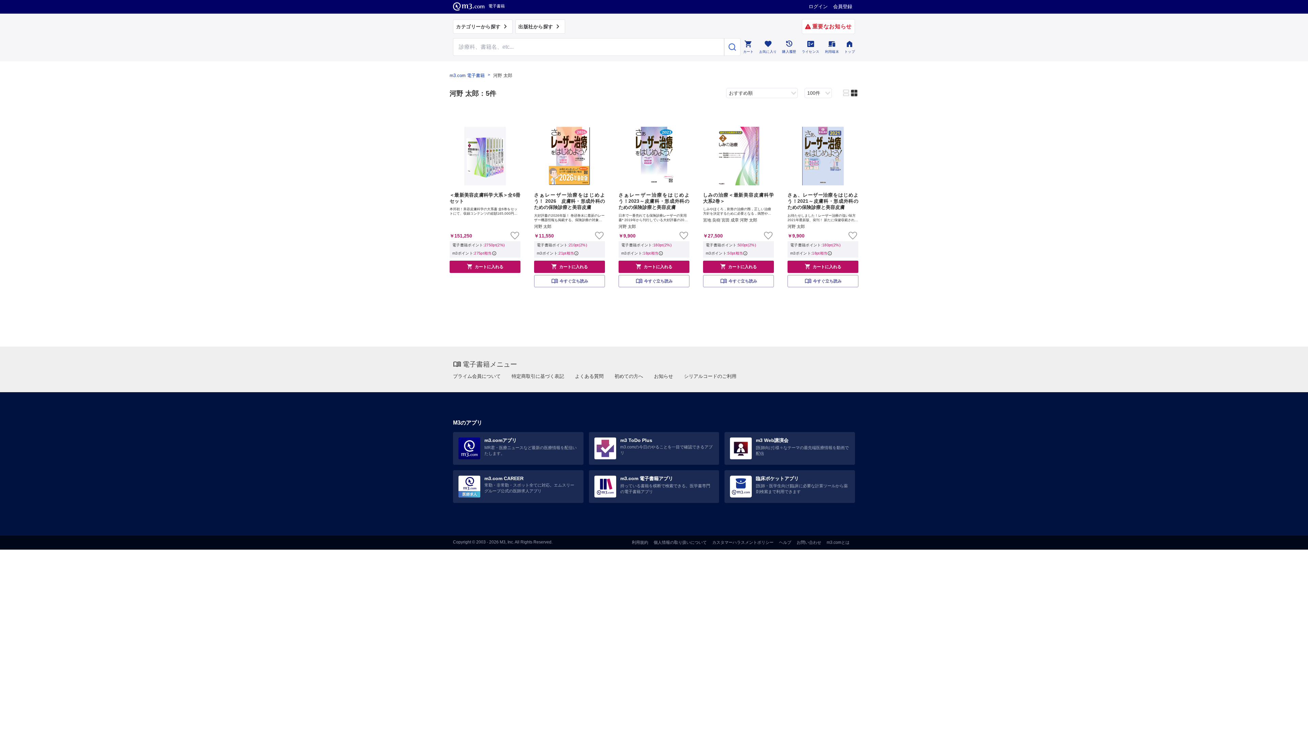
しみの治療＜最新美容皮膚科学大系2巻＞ (738, 198)
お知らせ (663, 376)
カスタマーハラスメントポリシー (743, 542)
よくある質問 (589, 376)
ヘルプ (785, 542)
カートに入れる (485, 266)
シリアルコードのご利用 (710, 376)
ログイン (818, 6)
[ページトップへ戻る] (1288, 725)
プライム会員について (477, 376)
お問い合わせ (809, 542)
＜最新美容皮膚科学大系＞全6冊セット (485, 198)
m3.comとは (838, 542)
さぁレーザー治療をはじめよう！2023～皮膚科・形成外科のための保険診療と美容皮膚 (654, 201)
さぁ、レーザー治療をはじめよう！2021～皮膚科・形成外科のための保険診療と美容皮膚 (823, 201)
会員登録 (842, 6)
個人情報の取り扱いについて (680, 542)
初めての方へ (628, 376)
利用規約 (640, 542)
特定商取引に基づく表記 (538, 376)
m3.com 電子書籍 (467, 75)
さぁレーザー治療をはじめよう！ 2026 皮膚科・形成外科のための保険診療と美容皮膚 (569, 201)
